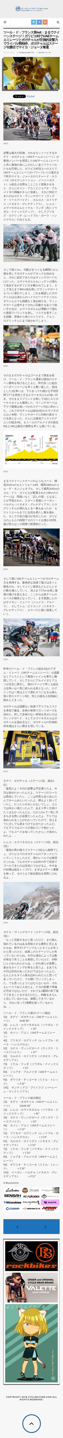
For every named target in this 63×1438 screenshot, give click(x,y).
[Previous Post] (18, 1227)
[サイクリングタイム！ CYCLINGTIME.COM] (31, 8)
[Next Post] (46, 1227)
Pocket (31, 96)
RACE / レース (45, 52)
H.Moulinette (26, 52)
